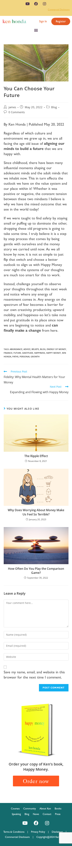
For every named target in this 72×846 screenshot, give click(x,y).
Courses (15, 808)
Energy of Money (56, 349)
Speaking (16, 814)
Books (58, 808)
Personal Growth (30, 356)
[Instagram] (44, 4)
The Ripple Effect (36, 456)
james (12, 107)
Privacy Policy (39, 831)
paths (15, 356)
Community (29, 808)
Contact (47, 814)
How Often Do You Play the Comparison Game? (36, 571)
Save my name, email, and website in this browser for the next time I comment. (34, 674)
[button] (43, 21)
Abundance (16, 349)
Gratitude (27, 352)
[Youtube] (27, 4)
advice (26, 349)
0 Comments (16, 112)
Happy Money (53, 352)
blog (43, 349)
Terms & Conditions (15, 831)
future (17, 352)
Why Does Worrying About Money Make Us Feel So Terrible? (36, 512)
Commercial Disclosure (59, 9)
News (36, 814)
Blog (54, 107)
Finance (8, 352)
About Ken (45, 808)
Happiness (39, 352)
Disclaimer (57, 831)
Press (57, 814)
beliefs (35, 349)
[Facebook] (36, 4)
